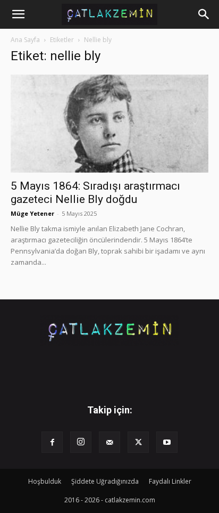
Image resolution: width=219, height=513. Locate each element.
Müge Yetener (32, 213)
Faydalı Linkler (170, 481)
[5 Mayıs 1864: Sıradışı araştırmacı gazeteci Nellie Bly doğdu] (109, 124)
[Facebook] (52, 442)
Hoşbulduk (44, 481)
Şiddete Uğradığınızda (105, 481)
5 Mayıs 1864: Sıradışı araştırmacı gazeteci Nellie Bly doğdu (95, 193)
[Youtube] (167, 442)
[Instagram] (80, 442)
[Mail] (109, 442)
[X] (138, 442)
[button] (18, 14)
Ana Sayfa (25, 39)
